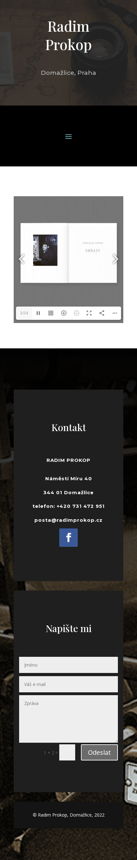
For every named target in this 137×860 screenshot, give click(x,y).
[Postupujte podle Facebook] (68, 537)
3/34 (24, 313)
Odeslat (99, 752)
